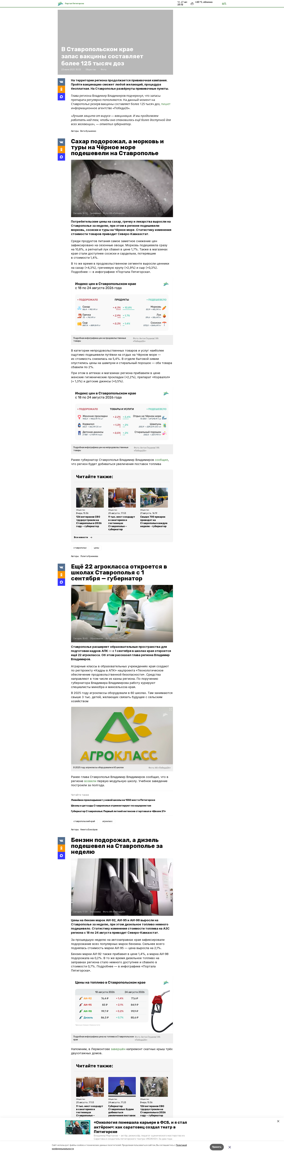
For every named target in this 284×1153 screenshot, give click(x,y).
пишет (165, 104)
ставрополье (80, 548)
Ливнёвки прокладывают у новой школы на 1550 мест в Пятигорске (113, 800)
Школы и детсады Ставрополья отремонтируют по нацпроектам (111, 805)
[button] (77, 1127)
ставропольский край (84, 821)
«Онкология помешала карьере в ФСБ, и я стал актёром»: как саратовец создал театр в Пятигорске (140, 1127)
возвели (90, 781)
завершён (118, 1049)
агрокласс (107, 821)
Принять (216, 1147)
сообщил (161, 460)
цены (96, 548)
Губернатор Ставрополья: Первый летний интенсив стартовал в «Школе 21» (118, 811)
